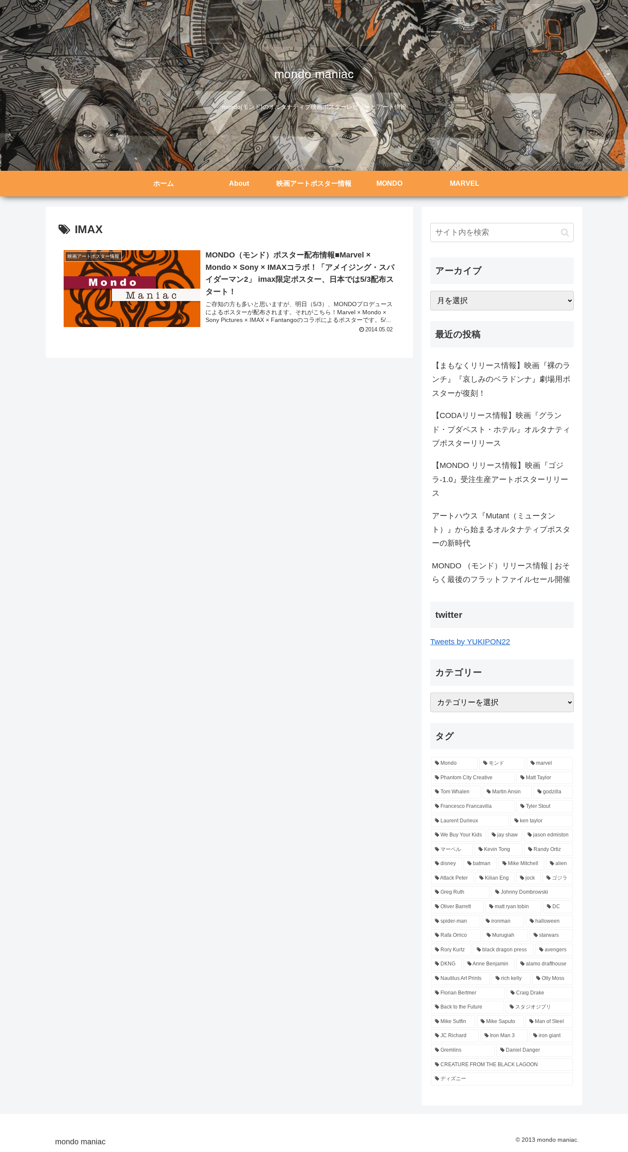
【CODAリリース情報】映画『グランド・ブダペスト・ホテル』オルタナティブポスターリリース (501, 429)
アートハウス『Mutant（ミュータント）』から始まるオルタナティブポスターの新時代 (501, 530)
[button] (565, 232)
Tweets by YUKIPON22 (470, 641)
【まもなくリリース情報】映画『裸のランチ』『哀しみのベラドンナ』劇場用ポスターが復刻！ (501, 379)
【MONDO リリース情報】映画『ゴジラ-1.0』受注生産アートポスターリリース (500, 479)
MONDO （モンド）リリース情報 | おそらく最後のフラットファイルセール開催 (501, 572)
